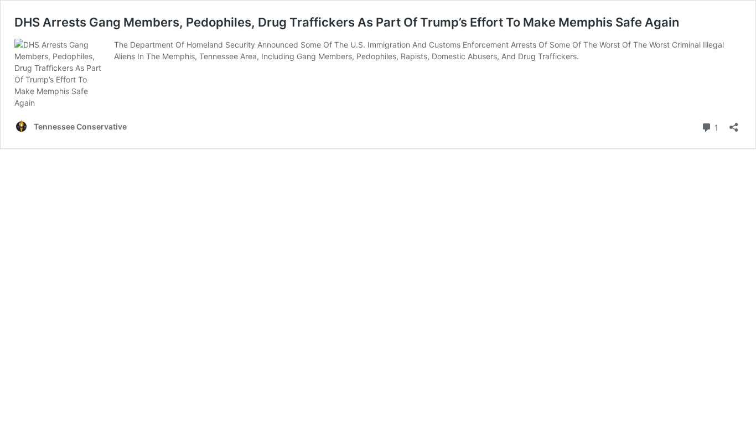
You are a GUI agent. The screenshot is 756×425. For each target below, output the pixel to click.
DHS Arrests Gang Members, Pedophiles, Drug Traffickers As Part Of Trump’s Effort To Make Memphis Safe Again (346, 22)
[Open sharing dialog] (734, 123)
